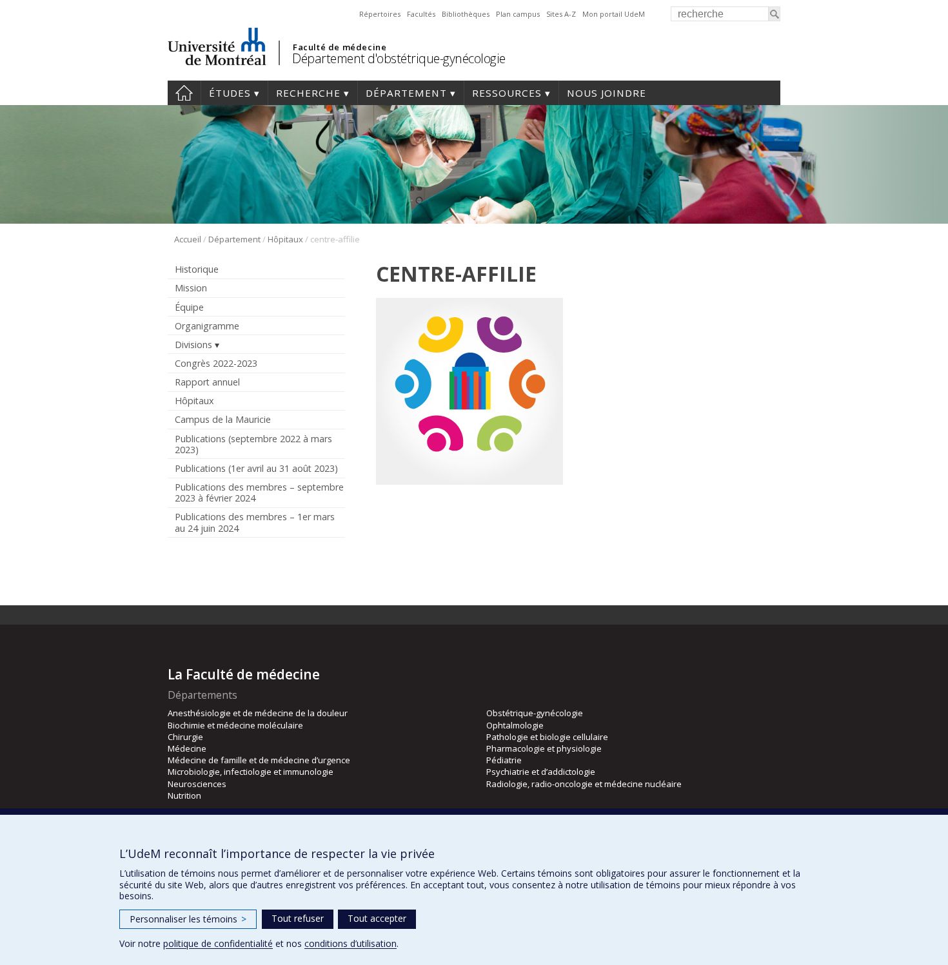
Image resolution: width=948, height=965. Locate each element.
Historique (197, 269)
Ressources (507, 92)
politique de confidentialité (218, 943)
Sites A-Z (561, 14)
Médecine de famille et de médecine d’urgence (259, 760)
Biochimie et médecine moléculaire (235, 725)
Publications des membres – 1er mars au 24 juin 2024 (255, 522)
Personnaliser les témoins (188, 919)
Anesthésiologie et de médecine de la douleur (258, 713)
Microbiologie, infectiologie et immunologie (250, 771)
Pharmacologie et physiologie (544, 748)
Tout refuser (298, 918)
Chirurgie (185, 737)
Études (230, 92)
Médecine (187, 748)
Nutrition (184, 795)
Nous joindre (606, 92)
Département (406, 92)
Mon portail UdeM (613, 14)
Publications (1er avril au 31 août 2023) (256, 468)
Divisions (193, 344)
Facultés (421, 14)
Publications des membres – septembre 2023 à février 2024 (259, 492)
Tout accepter (377, 918)
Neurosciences (197, 784)
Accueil (184, 93)
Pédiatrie (504, 760)
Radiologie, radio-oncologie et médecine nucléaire (584, 784)
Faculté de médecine (339, 47)
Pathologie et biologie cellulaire (547, 737)
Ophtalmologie (515, 725)
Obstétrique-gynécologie (534, 713)
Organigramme (207, 326)
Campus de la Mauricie (223, 419)
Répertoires (379, 14)
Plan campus (518, 14)
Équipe (189, 307)
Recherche (308, 92)
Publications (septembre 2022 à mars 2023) (253, 444)
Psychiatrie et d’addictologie (540, 771)
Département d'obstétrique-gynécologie (399, 58)
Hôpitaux (285, 239)
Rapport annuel (207, 382)
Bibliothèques (465, 14)
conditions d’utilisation (350, 943)
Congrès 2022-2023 (216, 363)
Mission (191, 288)
